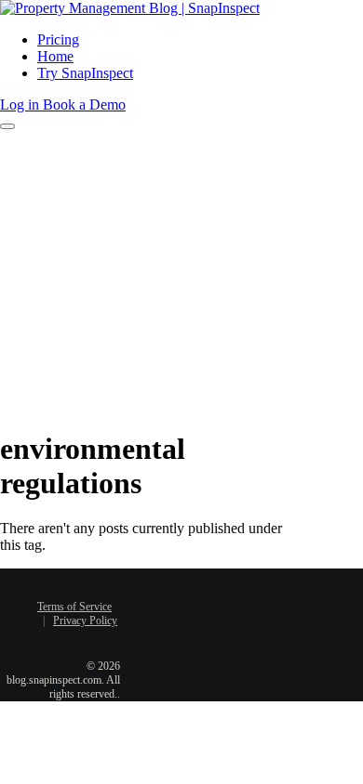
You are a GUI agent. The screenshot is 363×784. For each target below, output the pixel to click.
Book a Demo (84, 104)
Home (55, 56)
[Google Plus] (188, 625)
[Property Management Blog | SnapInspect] (130, 8)
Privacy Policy (85, 620)
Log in (21, 104)
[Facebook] (174, 594)
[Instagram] (216, 625)
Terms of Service (74, 606)
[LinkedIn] (230, 594)
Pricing (58, 39)
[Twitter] (202, 594)
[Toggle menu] (7, 126)
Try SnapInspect (85, 73)
